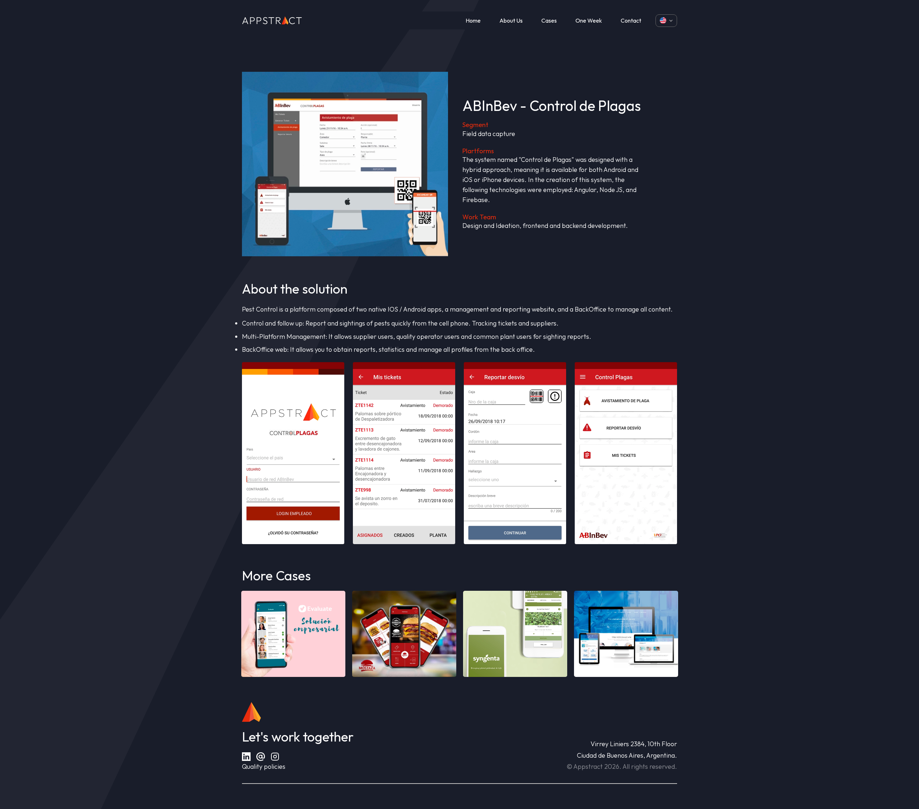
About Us (511, 20)
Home (473, 20)
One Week (588, 20)
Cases (549, 20)
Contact (631, 20)
